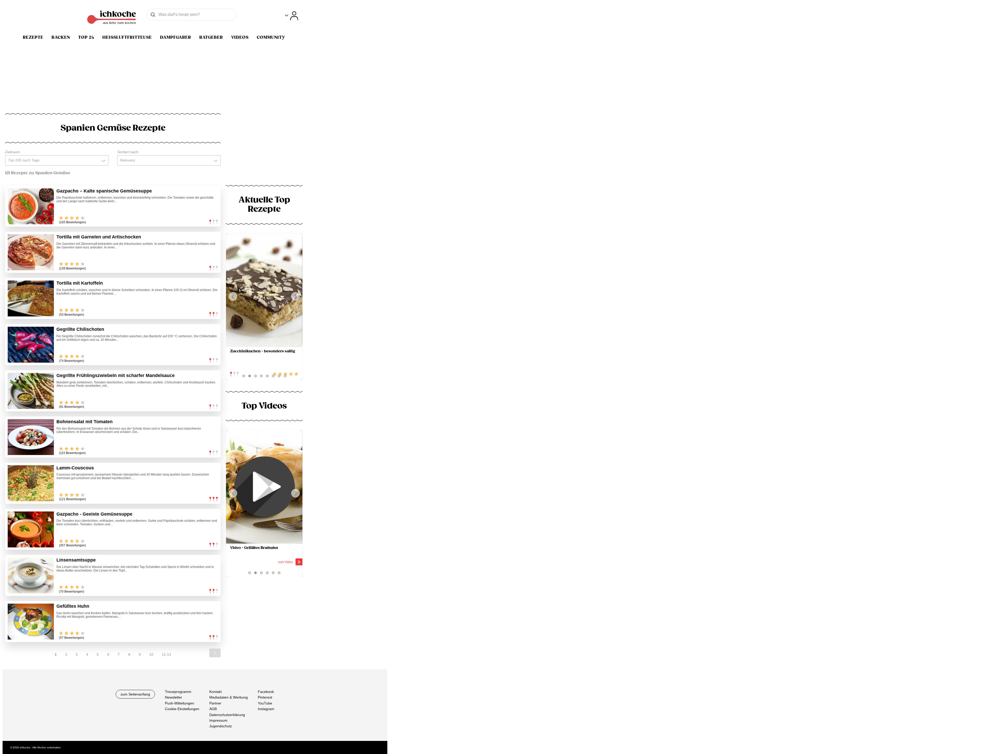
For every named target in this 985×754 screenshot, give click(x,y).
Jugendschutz (220, 726)
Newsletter (173, 697)
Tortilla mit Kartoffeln (79, 283)
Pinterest (265, 697)
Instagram (266, 709)
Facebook (266, 692)
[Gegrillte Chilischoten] (31, 345)
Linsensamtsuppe (76, 560)
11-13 (166, 654)
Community (271, 37)
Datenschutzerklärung (227, 715)
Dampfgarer (175, 37)
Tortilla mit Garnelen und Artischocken (98, 236)
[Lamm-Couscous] (31, 483)
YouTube (265, 703)
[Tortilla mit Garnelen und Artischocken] (31, 252)
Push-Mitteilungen (179, 703)
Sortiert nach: (128, 152)
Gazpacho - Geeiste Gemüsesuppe (94, 514)
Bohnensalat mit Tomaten (84, 421)
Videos (240, 37)
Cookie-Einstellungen (182, 709)
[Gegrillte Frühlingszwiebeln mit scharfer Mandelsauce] (31, 391)
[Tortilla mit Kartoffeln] (31, 298)
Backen (61, 37)
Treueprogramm (178, 692)
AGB (213, 709)
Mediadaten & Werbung (228, 697)
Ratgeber (211, 37)
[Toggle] (291, 15)
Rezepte (33, 37)
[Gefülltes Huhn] (31, 622)
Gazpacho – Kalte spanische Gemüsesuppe (104, 191)
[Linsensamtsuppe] (31, 575)
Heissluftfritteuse (127, 37)
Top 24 (86, 37)
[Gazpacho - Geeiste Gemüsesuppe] (31, 529)
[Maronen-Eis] (264, 290)
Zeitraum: (13, 152)
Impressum (218, 720)
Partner (215, 703)
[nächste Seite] (215, 653)
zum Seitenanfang (135, 694)
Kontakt (215, 692)
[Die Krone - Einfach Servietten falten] (264, 487)
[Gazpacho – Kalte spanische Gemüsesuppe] (31, 206)
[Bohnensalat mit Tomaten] (31, 437)
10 (151, 654)
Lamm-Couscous (75, 467)
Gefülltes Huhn (72, 606)
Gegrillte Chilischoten (80, 329)
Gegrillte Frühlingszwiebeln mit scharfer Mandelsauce (115, 375)
